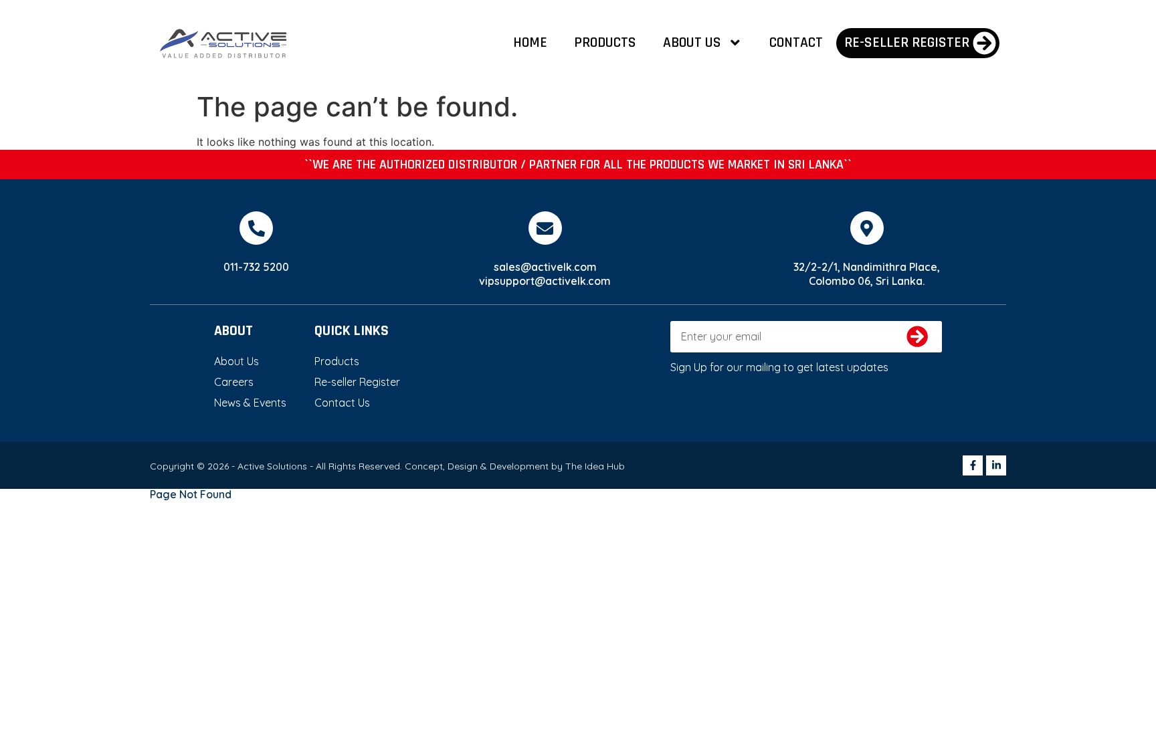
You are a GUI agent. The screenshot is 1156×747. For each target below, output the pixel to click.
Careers (234, 382)
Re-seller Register (357, 382)
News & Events (250, 402)
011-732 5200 (256, 267)
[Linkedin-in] (996, 465)
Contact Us (342, 402)
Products (605, 42)
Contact (796, 42)
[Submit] (917, 336)
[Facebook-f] (973, 465)
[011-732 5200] (256, 228)
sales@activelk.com (545, 267)
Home (530, 42)
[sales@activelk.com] (545, 228)
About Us (692, 42)
